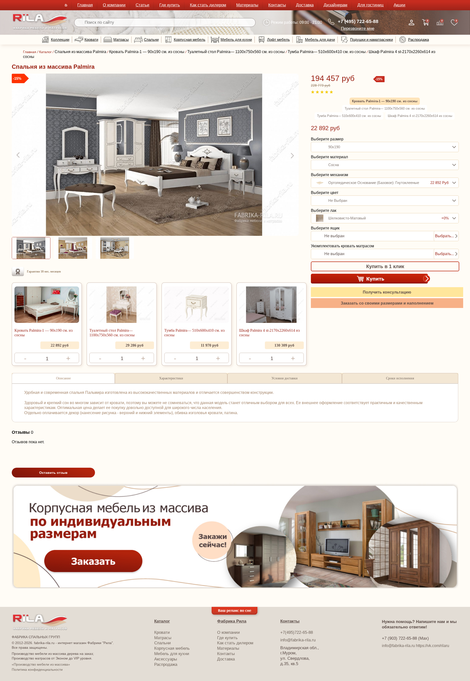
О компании (114, 5)
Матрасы (121, 39)
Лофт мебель (278, 39)
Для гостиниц (370, 5)
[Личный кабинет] (411, 22)
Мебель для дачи (320, 39)
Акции (399, 5)
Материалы (247, 5)
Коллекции (60, 39)
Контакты (277, 5)
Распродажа (418, 39)
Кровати (91, 39)
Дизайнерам (335, 5)
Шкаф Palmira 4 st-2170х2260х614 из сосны (269, 332)
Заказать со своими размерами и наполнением (387, 303)
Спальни (151, 39)
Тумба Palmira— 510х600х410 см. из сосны (194, 332)
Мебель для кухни (236, 39)
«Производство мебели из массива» (41, 664)
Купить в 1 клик (385, 266)
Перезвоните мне (357, 28)
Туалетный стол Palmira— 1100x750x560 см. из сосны (112, 332)
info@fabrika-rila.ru (298, 640)
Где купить (169, 5)
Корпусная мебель (189, 39)
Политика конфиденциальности (37, 669)
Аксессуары (165, 659)
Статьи (142, 5)
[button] (18, 155)
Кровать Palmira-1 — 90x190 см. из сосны (43, 332)
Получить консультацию (387, 292)
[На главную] (40, 28)
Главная (85, 5)
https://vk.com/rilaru (432, 646)
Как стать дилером (208, 5)
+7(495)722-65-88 (296, 632)
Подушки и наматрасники (371, 39)
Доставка (305, 5)
